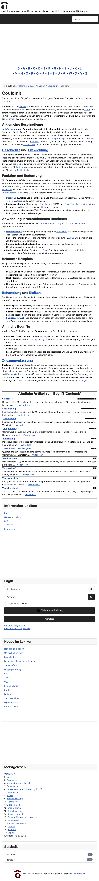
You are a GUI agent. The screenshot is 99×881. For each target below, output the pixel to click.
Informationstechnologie (51, 223)
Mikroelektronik (14, 231)
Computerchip (10, 428)
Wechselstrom (10, 458)
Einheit (22, 106)
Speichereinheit (11, 488)
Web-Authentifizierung (52, 610)
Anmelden (49, 619)
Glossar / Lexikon (12, 517)
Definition (10, 119)
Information (13, 820)
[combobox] (85, 19)
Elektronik (7, 189)
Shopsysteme (14, 808)
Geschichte (11, 150)
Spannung (39, 339)
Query (10, 777)
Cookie (11, 826)
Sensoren (89, 138)
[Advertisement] (49, 43)
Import (11, 832)
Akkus (71, 237)
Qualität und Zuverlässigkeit (17, 448)
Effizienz (57, 321)
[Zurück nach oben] (94, 876)
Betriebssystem (15, 811)
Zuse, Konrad (13, 804)
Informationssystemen (13, 192)
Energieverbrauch (15, 318)
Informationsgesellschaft (19, 783)
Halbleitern (61, 231)
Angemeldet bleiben (17, 603)
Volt (8, 339)
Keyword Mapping (16, 814)
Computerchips (58, 138)
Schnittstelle (14, 801)
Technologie (81, 380)
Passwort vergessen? (14, 625)
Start (6, 513)
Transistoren (16, 201)
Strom (87, 109)
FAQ (6, 521)
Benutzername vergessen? (17, 628)
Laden (35, 284)
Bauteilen (34, 141)
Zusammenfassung (17, 360)
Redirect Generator (16, 823)
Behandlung (11, 293)
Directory (10, 774)
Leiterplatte (12, 792)
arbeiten (84, 204)
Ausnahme (12, 780)
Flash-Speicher (72, 204)
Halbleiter (8, 398)
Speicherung (27, 207)
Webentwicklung (15, 798)
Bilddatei (12, 829)
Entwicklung (38, 150)
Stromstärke (9, 468)
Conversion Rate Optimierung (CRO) (24, 789)
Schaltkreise (29, 144)
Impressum (9, 529)
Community (12, 786)
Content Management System (22, 817)
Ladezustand (9, 418)
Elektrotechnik (24, 170)
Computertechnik (76, 223)
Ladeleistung (9, 408)
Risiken (35, 293)
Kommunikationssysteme (18, 374)
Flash (45, 250)
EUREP (10, 795)
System (19, 167)
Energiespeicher (11, 478)
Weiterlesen (24, 405)
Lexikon (9, 525)
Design (9, 198)
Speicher (44, 204)
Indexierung (9, 438)
